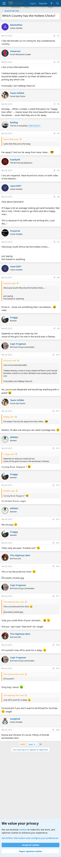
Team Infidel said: (11, 139)
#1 (58, 35)
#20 (58, 730)
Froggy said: (8, 454)
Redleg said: (8, 417)
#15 (58, 543)
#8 (58, 277)
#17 (58, 596)
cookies (23, 829)
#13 (58, 485)
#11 (58, 411)
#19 (58, 668)
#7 (58, 242)
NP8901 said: (9, 491)
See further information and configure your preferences (30, 838)
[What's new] (51, 3)
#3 (58, 104)
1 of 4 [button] (22, 744)
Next (31, 744)
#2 (58, 62)
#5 (58, 170)
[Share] (54, 36)
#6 (58, 196)
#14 (58, 519)
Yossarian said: (9, 360)
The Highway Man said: (13, 602)
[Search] (57, 3)
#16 (58, 566)
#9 (58, 328)
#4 (58, 133)
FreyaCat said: (9, 283)
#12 (58, 448)
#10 (58, 354)
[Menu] (4, 3)
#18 (58, 645)
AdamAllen (16, 24)
